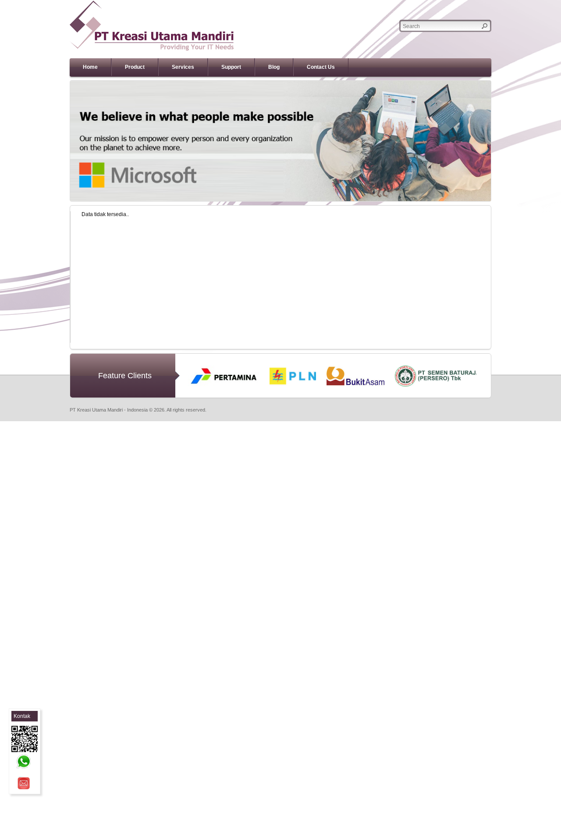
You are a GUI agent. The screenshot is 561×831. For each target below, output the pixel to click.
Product (135, 67)
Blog (274, 67)
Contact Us (321, 67)
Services (183, 67)
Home (90, 67)
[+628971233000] (24, 761)
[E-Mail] (24, 783)
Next (504, 141)
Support (231, 67)
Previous (57, 141)
